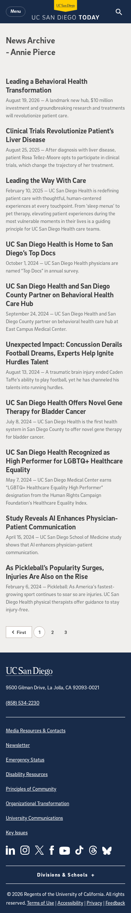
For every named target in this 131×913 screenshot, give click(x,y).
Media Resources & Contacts (36, 730)
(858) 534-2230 (22, 703)
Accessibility (70, 903)
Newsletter (18, 745)
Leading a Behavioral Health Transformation (46, 85)
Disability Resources (27, 774)
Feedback (115, 903)
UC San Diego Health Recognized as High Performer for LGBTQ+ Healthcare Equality (64, 461)
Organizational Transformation (37, 803)
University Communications (34, 818)
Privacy (94, 903)
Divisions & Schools (63, 874)
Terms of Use (40, 903)
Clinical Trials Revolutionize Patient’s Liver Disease (60, 135)
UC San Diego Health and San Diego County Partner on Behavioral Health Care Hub (60, 295)
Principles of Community (31, 788)
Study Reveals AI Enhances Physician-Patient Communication (62, 522)
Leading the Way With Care (46, 180)
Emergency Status (25, 759)
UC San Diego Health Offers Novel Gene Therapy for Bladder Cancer (64, 407)
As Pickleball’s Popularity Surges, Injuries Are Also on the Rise (55, 572)
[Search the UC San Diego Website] (118, 11)
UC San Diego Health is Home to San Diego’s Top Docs (59, 248)
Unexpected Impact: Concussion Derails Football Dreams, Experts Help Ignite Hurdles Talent (64, 353)
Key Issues (17, 832)
